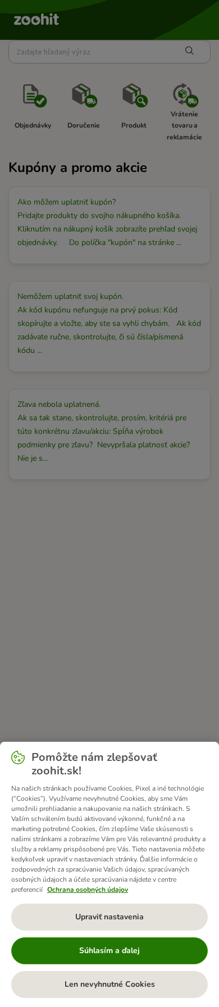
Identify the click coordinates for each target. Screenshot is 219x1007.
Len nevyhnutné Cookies (110, 984)
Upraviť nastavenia (109, 916)
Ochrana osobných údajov (87, 889)
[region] (109, 874)
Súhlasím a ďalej (109, 950)
